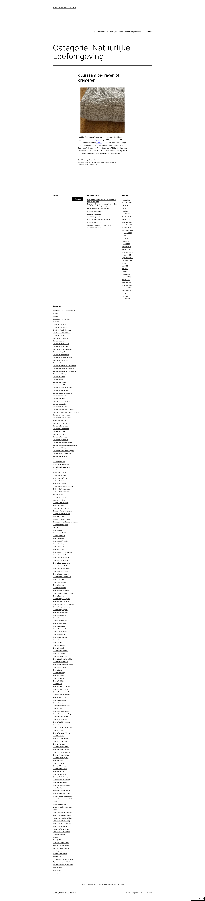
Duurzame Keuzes (59, 398)
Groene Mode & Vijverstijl (61, 692)
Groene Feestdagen (59, 615)
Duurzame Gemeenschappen (62, 387)
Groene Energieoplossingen (62, 607)
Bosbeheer (56, 322)
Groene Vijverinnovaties (61, 749)
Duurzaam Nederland (60, 352)
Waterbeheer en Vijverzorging (63, 864)
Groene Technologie (60, 719)
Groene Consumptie (59, 582)
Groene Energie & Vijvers (61, 599)
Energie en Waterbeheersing (62, 511)
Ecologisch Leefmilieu (60, 478)
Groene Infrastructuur (60, 640)
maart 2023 (126, 274)
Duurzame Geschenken (61, 390)
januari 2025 (126, 219)
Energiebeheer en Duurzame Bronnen (65, 522)
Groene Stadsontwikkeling (62, 714)
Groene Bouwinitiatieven (61, 555)
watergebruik (57, 867)
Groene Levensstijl (59, 673)
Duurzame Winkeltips (60, 456)
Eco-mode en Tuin (59, 461)
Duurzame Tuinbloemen (61, 429)
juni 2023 (125, 266)
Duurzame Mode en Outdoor (62, 418)
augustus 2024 (127, 233)
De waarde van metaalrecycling (98, 208)
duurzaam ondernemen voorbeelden (99, 225)
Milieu (55, 801)
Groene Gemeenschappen (61, 629)
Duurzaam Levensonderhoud (62, 349)
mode (55, 810)
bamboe (55, 313)
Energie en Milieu (58, 505)
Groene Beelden (58, 546)
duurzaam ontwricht (94, 228)
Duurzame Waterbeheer (61, 448)
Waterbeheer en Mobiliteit (61, 862)
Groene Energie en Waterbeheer (64, 604)
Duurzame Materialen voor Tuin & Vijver (66, 412)
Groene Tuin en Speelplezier (62, 727)
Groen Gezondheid (59, 533)
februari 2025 (126, 216)
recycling (56, 837)
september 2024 (127, 230)
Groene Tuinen (58, 730)
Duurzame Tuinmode (60, 437)
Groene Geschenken (60, 631)
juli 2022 (124, 293)
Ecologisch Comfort (59, 475)
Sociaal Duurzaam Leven (61, 845)
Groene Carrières (58, 579)
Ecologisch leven (116, 32)
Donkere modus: (196, 899)
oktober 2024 (126, 227)
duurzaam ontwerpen (94, 214)
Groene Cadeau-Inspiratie (61, 574)
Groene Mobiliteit (58, 681)
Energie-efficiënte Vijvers (61, 514)
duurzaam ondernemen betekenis (98, 219)
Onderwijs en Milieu (59, 834)
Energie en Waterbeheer (61, 508)
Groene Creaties (58, 585)
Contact (149, 32)
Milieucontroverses (59, 804)
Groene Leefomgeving (60, 667)
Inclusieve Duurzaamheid (61, 790)
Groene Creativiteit (59, 588)
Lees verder (115, 153)
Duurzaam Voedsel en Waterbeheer (65, 371)
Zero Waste (57, 870)
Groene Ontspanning (60, 697)
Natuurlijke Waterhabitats (61, 832)
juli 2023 (124, 263)
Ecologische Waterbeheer (61, 492)
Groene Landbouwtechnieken (63, 659)
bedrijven (56, 316)
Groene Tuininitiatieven (60, 738)
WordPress (148, 893)
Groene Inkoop (58, 642)
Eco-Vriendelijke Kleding (61, 464)
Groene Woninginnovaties (61, 777)
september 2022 (127, 290)
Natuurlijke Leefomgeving (108, 162)
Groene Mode (57, 684)
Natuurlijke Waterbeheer (61, 829)
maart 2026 (126, 200)
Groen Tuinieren (58, 538)
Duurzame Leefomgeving (61, 401)
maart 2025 (126, 214)
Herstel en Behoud (59, 788)
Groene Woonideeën (60, 782)
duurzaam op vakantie (95, 217)
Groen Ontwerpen (59, 536)
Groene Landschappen (60, 662)
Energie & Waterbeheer (60, 503)
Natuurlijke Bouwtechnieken (62, 818)
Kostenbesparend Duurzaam (62, 796)
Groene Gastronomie (60, 620)
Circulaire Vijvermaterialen (61, 333)
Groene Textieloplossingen (62, 722)
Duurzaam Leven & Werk (61, 346)
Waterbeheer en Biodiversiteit (63, 859)
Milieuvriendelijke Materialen (62, 807)
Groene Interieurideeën (60, 651)
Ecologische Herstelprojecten (63, 486)
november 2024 (127, 225)
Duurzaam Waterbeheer (61, 374)
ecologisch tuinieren (59, 483)
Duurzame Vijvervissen (60, 440)
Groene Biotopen (58, 549)
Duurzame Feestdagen (60, 385)
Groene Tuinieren (58, 736)
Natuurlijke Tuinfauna (60, 826)
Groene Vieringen (59, 744)
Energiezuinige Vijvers (60, 525)
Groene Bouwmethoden (61, 560)
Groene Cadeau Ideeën (60, 571)
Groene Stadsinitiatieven (61, 711)
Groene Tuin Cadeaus (60, 725)
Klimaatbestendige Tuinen (61, 793)
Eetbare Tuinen (58, 494)
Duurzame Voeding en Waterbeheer (65, 445)
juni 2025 (125, 205)
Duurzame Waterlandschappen (63, 451)
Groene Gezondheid (59, 634)
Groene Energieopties (60, 610)
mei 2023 (125, 269)
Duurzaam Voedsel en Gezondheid (64, 365)
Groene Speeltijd (58, 708)
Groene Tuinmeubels (60, 741)
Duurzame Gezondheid (60, 396)
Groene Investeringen (60, 656)
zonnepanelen (57, 873)
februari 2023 (126, 277)
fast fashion (57, 527)
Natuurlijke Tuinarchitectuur (62, 823)
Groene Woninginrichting (61, 779)
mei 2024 (125, 238)
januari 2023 (126, 280)
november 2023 (127, 252)
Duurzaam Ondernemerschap (63, 357)
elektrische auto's (59, 500)
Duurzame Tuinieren (59, 434)
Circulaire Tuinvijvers (60, 327)
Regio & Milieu (57, 840)
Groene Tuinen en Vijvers (61, 733)
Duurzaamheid (99, 32)
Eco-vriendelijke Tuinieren (61, 467)
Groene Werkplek (58, 771)
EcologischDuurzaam (64, 7)
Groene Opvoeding (59, 700)
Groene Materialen (59, 678)
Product (99, 143)
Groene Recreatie (59, 703)
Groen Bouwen (58, 530)
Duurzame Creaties (59, 382)
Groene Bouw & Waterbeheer (63, 552)
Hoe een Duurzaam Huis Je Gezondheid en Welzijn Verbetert (101, 200)
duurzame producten (60, 420)
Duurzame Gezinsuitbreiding (62, 393)
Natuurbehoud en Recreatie (62, 812)
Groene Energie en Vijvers (61, 601)
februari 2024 (126, 247)
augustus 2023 (127, 260)
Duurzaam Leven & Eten (61, 344)
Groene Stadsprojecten (61, 716)
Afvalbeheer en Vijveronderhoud (64, 311)
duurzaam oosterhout (94, 211)
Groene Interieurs (59, 653)
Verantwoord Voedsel (60, 853)
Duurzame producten (133, 32)
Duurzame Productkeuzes (61, 423)
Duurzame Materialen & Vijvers (63, 409)
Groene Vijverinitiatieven (61, 747)
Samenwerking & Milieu (61, 843)
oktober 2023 (126, 255)
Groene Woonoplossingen (61, 785)
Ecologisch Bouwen (59, 472)
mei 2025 (125, 208)
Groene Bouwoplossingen (61, 563)
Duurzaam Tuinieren (59, 363)
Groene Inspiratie (58, 648)
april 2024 (125, 241)
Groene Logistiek (58, 675)
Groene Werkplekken (60, 774)
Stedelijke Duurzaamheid (61, 848)
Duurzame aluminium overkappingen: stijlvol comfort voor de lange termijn (102, 205)
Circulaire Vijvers (58, 335)
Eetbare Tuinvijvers (59, 497)
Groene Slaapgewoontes (61, 705)
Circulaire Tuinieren (59, 324)
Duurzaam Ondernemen (61, 355)
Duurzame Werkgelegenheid (62, 453)
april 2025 (125, 211)
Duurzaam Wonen (59, 376)
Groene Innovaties (59, 645)
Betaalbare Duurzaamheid (61, 319)
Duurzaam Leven (58, 341)
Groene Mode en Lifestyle (61, 694)
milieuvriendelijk (91, 140)
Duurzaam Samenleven (60, 360)
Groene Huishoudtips (60, 637)
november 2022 (127, 285)
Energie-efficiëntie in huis (61, 519)
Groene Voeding (58, 763)
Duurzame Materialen (60, 407)
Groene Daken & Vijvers (61, 590)
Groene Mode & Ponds (60, 689)
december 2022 (127, 282)
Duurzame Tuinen (59, 431)
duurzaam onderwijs (94, 222)
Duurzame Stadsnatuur (60, 426)
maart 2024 (126, 244)
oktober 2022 (126, 288)
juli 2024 (124, 236)
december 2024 (127, 222)
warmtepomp (57, 856)
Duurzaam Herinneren (60, 338)
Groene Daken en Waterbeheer (63, 593)
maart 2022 (126, 299)
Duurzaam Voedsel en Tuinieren (63, 368)
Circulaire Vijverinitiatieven (62, 330)
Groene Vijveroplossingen (61, 752)
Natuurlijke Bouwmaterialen (62, 815)
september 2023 (127, 258)
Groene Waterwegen (60, 766)
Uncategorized (58, 851)
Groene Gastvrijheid (59, 623)
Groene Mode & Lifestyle (61, 686)
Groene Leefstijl (58, 670)
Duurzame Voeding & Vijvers (62, 442)
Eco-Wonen (57, 470)
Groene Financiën (59, 618)
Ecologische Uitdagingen (61, 489)
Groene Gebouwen (59, 626)
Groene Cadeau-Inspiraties (62, 577)
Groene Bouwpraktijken (61, 566)
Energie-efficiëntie (59, 516)
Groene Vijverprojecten (60, 758)
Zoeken (55, 195)
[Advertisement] (123, 18)
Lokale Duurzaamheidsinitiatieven (64, 799)
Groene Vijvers (58, 760)
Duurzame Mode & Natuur (61, 415)
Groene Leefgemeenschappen (63, 664)
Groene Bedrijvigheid (60, 544)
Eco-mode (56, 459)
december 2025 (127, 203)
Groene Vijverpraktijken (61, 755)
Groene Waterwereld (60, 769)
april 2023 (125, 271)
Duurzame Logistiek (59, 404)
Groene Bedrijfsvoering (60, 541)
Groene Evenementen (60, 612)
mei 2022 (125, 296)
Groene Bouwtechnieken (61, 568)
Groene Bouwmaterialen (61, 557)
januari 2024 (126, 249)
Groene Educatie (58, 596)
